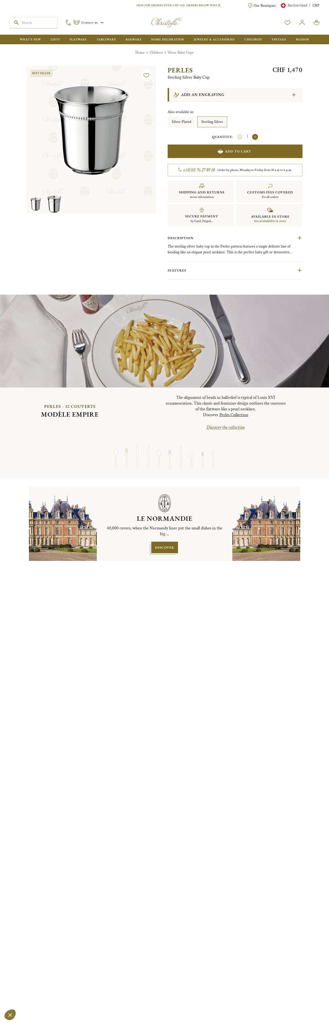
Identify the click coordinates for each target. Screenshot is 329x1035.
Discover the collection (225, 427)
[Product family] (115, 452)
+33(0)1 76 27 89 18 (199, 170)
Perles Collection (233, 415)
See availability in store (270, 221)
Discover (164, 547)
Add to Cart (238, 151)
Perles (180, 70)
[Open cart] (316, 22)
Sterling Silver (212, 121)
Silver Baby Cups (181, 52)
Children (156, 52)
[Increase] (255, 137)
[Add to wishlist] (146, 75)
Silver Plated (181, 121)
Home (140, 52)
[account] (287, 22)
